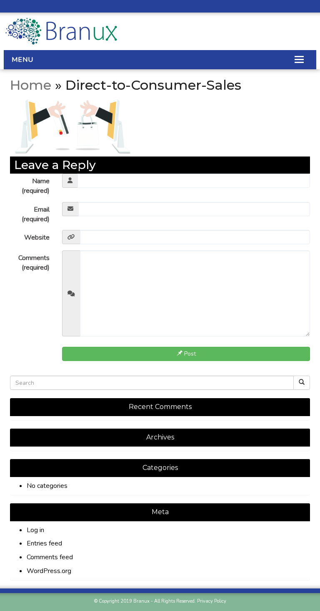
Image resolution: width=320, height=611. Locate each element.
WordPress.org (49, 571)
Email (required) (36, 214)
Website (37, 237)
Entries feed (44, 543)
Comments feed (50, 557)
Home (30, 85)
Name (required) (36, 186)
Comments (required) (34, 262)
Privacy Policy (211, 601)
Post (189, 354)
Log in (35, 530)
